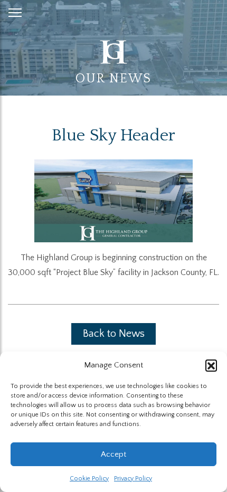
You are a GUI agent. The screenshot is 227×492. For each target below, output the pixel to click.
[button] (211, 365)
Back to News (114, 333)
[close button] (15, 10)
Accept (113, 454)
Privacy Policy (133, 478)
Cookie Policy (89, 478)
